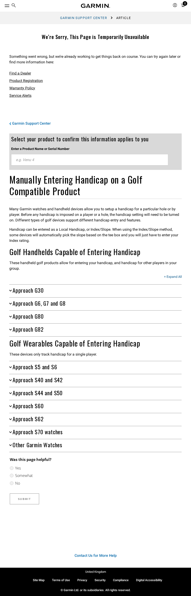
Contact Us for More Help (96, 555)
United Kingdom (95, 571)
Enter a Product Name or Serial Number (40, 149)
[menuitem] (13, 6)
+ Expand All (173, 277)
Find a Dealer (20, 73)
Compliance (121, 580)
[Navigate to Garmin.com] (95, 6)
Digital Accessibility (149, 580)
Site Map (38, 580)
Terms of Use (61, 580)
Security (100, 580)
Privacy (82, 580)
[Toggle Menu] (3, 4)
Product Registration (26, 80)
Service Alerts (20, 95)
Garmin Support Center (83, 18)
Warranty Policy (22, 88)
